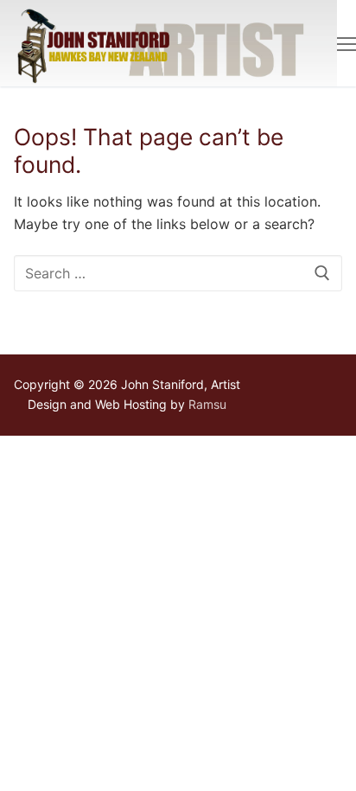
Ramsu (207, 404)
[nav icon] (346, 43)
